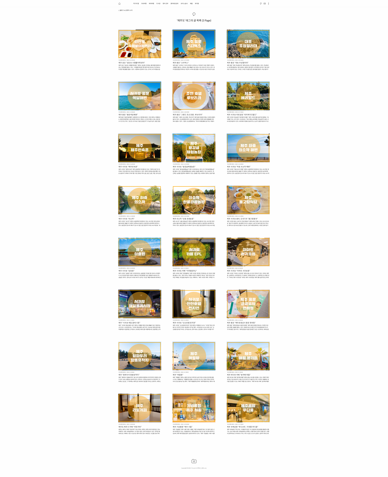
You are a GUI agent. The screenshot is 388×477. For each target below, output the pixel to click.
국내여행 (144, 3)
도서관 (158, 3)
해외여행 (151, 3)
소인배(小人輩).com (201, 468)
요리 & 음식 (184, 3)
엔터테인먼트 (174, 3)
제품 (191, 3)
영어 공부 (165, 3)
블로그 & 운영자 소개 (126, 10)
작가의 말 (136, 3)
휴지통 (197, 3)
